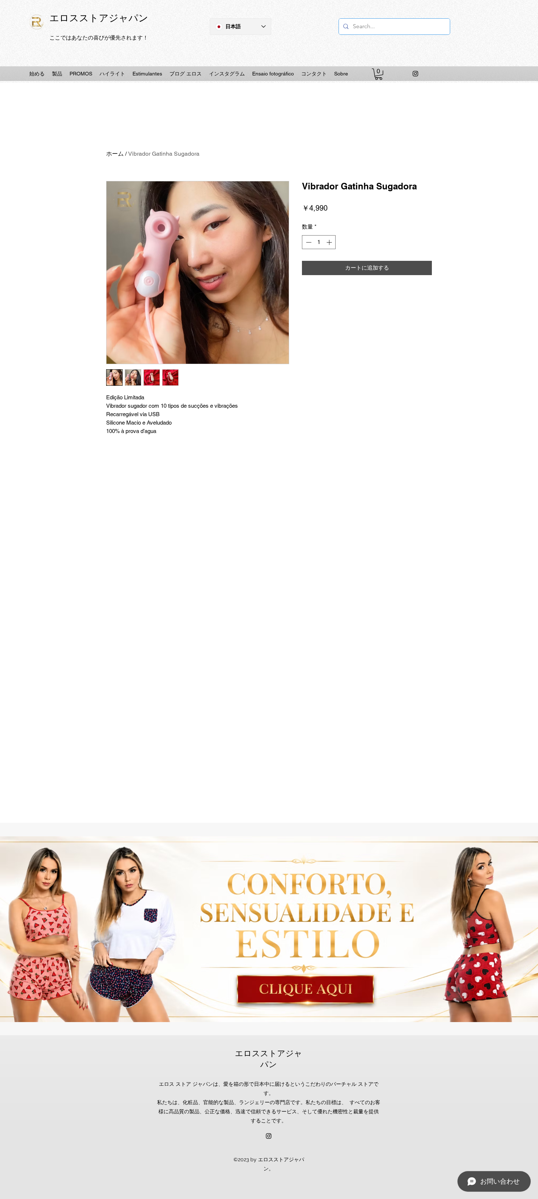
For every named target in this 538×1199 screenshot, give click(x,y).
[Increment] (330, 242)
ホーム (115, 153)
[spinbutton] (319, 242)
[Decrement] (308, 242)
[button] (378, 74)
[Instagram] (415, 73)
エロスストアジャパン (98, 17)
